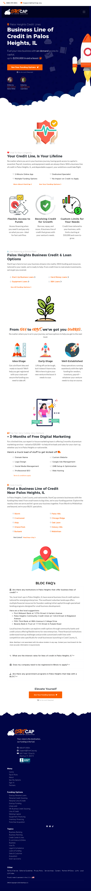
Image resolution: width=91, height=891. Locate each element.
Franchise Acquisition (17, 822)
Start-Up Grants (15, 859)
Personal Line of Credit (17, 801)
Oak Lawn (56, 523)
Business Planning (16, 835)
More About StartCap (22, 184)
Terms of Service (12, 871)
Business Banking (15, 832)
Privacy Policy (38, 871)
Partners (12, 785)
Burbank (18, 531)
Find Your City (24, 537)
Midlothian (56, 531)
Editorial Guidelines (26, 871)
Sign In (11, 783)
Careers (57, 871)
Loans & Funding (15, 851)
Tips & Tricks (13, 775)
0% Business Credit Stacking (19, 809)
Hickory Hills (57, 527)
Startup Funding (15, 803)
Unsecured (13, 806)
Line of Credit (14, 811)
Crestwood (19, 518)
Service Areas (49, 871)
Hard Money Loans (59, 277)
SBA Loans (55, 282)
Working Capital (15, 814)
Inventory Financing (16, 819)
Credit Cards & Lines (16, 838)
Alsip (16, 523)
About (11, 777)
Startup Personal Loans (17, 795)
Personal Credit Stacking (18, 798)
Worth (17, 514)
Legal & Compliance (16, 848)
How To (12, 845)
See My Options (15, 780)
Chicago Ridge (58, 518)
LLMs (77, 871)
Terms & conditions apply (22, 475)
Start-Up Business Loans (23, 277)
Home (11, 772)
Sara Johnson (11, 87)
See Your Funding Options (24, 67)
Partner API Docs (68, 871)
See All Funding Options (20, 287)
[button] (45, 591)
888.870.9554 (24, 748)
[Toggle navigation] (84, 12)
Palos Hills (56, 514)
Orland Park (19, 527)
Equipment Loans (20, 282)
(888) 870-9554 (11, 3)
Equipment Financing (17, 817)
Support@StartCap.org (32, 3)
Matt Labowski (25, 87)
